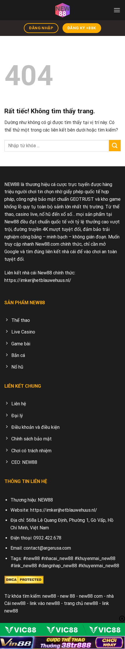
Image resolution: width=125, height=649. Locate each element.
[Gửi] (115, 146)
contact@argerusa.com (47, 548)
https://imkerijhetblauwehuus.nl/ (37, 280)
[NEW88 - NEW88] (62, 10)
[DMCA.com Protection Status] (24, 579)
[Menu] (117, 10)
